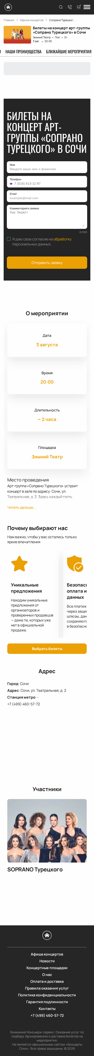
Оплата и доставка (47, 981)
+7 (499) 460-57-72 (23, 704)
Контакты (47, 1008)
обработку (62, 239)
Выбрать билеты (47, 648)
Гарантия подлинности (47, 1001)
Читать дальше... (21, 507)
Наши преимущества (23, 51)
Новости (47, 960)
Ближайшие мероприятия (68, 51)
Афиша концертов (47, 954)
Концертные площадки (47, 967)
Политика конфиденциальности (47, 994)
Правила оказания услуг (47, 988)
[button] (11, 183)
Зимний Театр (42, 37)
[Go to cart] (79, 7)
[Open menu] (87, 7)
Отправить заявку (47, 262)
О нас (47, 974)
